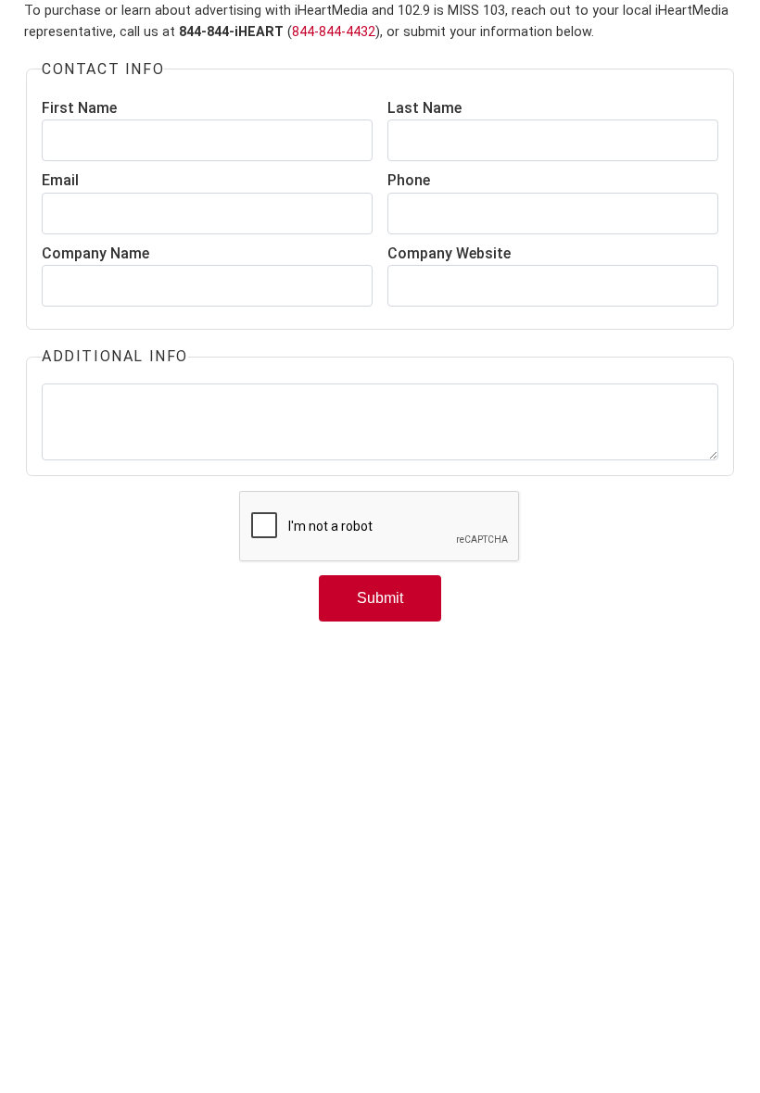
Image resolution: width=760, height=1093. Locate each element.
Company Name (95, 253)
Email (60, 180)
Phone (408, 180)
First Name (79, 108)
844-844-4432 (333, 32)
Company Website (449, 253)
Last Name (424, 108)
